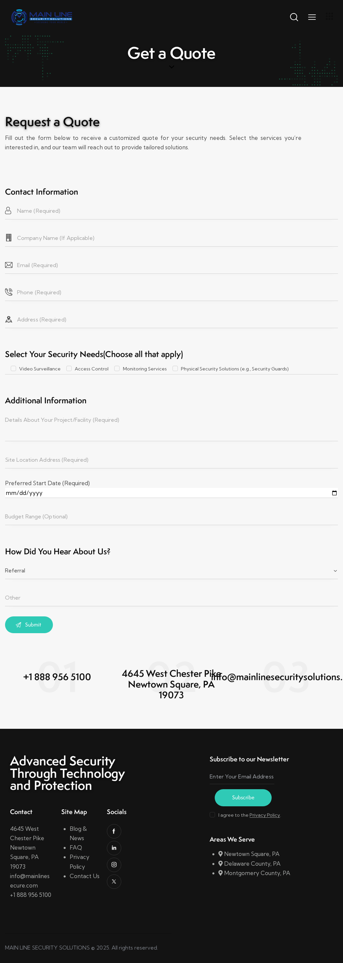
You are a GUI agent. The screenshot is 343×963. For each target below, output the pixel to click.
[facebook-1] (114, 831)
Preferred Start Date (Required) (47, 483)
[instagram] (114, 865)
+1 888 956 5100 (30, 894)
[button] (312, 16)
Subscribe (243, 797)
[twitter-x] (114, 881)
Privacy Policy (265, 815)
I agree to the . (249, 815)
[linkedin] (114, 848)
